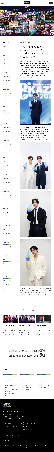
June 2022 (5, 259)
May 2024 (5, 162)
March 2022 (6, 272)
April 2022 (5, 268)
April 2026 (5, 64)
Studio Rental (43, 383)
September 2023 (7, 196)
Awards (6, 395)
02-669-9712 (6, 440)
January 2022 (6, 281)
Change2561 (25, 381)
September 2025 (7, 93)
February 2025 (6, 123)
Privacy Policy (44, 445)
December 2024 (7, 132)
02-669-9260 (14, 427)
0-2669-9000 (6, 427)
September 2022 (7, 247)
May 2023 (5, 213)
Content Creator (44, 377)
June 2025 (5, 106)
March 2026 (6, 68)
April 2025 (5, 115)
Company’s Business (10, 377)
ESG (25, 445)
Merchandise (42, 387)
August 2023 (6, 200)
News (36, 445)
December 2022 (7, 234)
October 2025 (6, 89)
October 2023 (6, 191)
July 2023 (5, 204)
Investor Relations (17, 445)
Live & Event (42, 381)
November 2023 (7, 187)
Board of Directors (10, 389)
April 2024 (5, 166)
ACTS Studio (25, 389)
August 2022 (6, 251)
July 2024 (5, 153)
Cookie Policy (27, 448)
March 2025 (6, 119)
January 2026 (6, 76)
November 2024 (7, 136)
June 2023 (5, 208)
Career (30, 445)
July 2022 (5, 255)
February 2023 (6, 225)
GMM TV (24, 379)
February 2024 (6, 174)
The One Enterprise (26, 3)
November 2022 (7, 238)
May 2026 (5, 59)
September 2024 (7, 145)
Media (40, 379)
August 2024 (6, 149)
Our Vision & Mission (10, 379)
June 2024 (5, 157)
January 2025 (6, 128)
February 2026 (6, 72)
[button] (50, 3)
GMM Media (25, 383)
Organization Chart (10, 393)
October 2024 (6, 140)
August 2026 (6, 47)
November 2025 (7, 85)
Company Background (8, 382)
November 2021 (7, 289)
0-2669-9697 (23, 429)
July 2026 (5, 51)
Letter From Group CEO (10, 386)
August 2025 (6, 98)
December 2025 (7, 81)
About (7, 445)
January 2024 (6, 179)
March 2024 (6, 170)
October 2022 (6, 242)
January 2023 (6, 230)
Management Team (9, 391)
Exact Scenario (26, 387)
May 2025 (5, 110)
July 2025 (5, 102)
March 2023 (6, 221)
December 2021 (7, 285)
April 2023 (5, 217)
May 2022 (5, 264)
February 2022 (6, 276)
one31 (23, 377)
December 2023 (7, 183)
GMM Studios (25, 385)
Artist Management (44, 385)
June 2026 (5, 55)
